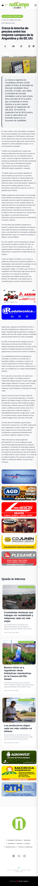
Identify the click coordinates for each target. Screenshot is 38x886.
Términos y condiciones (25, 847)
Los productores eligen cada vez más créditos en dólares (18, 728)
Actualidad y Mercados (15, 840)
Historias (19, 843)
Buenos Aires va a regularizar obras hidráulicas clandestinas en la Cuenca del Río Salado (17, 673)
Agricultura (27, 840)
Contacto (27, 843)
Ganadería (11, 843)
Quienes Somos (10, 847)
